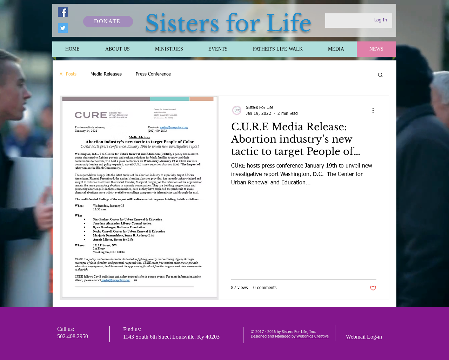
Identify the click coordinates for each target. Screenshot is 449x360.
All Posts (68, 74)
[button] (380, 75)
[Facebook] (63, 12)
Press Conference (153, 74)
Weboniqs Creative (312, 336)
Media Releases (106, 74)
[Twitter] (63, 28)
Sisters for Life (228, 23)
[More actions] (375, 110)
